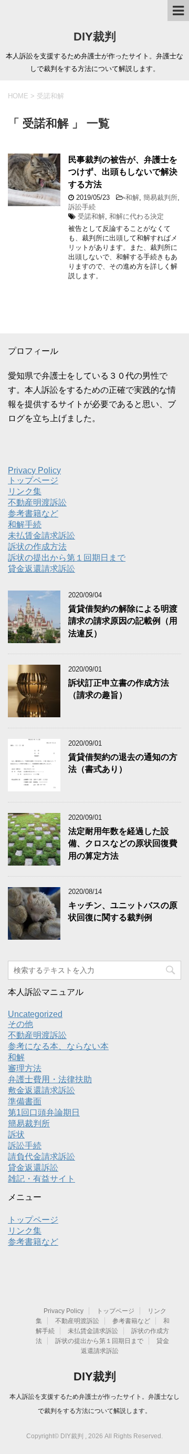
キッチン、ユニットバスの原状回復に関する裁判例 (122, 911)
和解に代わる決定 (136, 216)
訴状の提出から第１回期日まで (66, 557)
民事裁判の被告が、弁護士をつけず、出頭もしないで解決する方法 (122, 172)
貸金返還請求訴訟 (41, 568)
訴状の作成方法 (37, 546)
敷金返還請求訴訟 (41, 1090)
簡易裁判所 (160, 197)
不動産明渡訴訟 (37, 502)
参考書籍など (33, 513)
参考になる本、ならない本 (58, 1046)
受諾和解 (91, 216)
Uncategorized (35, 1014)
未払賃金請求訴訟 (41, 535)
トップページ (33, 480)
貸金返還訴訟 (33, 1167)
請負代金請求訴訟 (41, 1156)
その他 (20, 1024)
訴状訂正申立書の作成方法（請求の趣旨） (118, 688)
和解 (132, 197)
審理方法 (24, 1068)
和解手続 (24, 524)
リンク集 (24, 491)
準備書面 (24, 1101)
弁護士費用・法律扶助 (50, 1079)
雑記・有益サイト (41, 1178)
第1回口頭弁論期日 (44, 1112)
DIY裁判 (95, 36)
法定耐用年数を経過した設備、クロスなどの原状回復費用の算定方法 (122, 843)
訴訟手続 (82, 207)
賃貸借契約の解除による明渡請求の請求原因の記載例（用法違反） (122, 621)
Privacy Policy (34, 470)
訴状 (16, 1134)
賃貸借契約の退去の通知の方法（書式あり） (122, 763)
